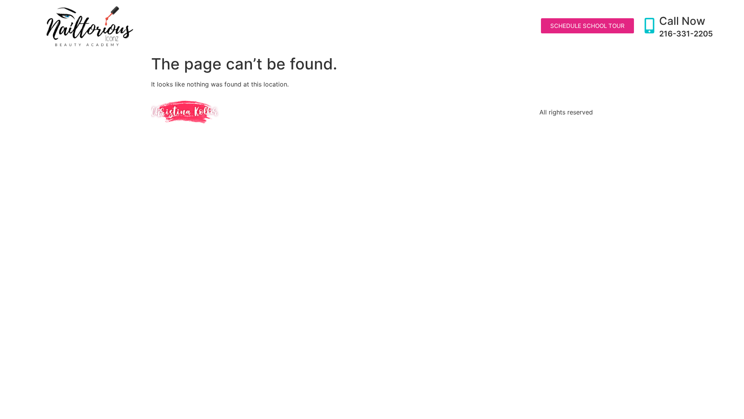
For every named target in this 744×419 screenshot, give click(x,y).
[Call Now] (649, 25)
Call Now (682, 21)
